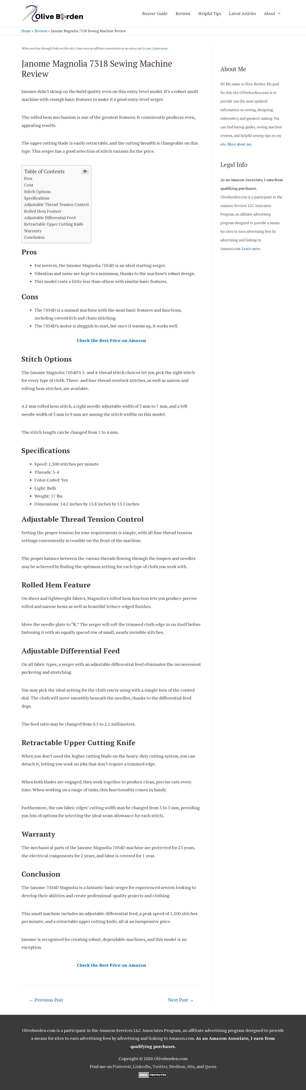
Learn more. (160, 48)
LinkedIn (142, 1066)
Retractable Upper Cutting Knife (53, 224)
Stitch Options (37, 191)
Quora (210, 1066)
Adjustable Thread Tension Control (56, 204)
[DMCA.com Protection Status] (153, 1074)
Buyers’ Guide (155, 13)
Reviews (183, 13)
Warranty (33, 230)
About (269, 13)
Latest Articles (242, 13)
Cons (28, 185)
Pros (28, 178)
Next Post (181, 1000)
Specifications (36, 198)
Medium (177, 1066)
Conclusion (34, 237)
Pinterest (122, 1066)
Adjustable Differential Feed (50, 217)
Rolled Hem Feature (42, 211)
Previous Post (46, 1000)
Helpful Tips (209, 13)
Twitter (160, 1066)
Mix (191, 1066)
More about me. (240, 144)
